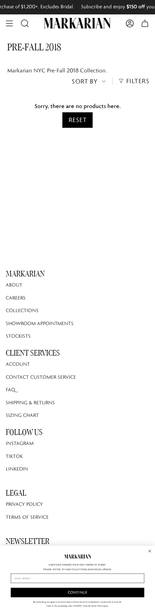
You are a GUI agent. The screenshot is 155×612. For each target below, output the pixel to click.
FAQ (10, 389)
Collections (22, 310)
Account (18, 364)
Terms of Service (27, 517)
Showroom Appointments (40, 323)
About (14, 285)
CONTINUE (78, 592)
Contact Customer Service (41, 377)
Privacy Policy (24, 504)
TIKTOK (14, 456)
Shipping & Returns (30, 402)
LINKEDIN (17, 468)
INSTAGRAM (20, 443)
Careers (16, 297)
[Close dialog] (150, 551)
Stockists (18, 336)
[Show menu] (9, 23)
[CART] (144, 23)
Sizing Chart (22, 415)
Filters (137, 81)
